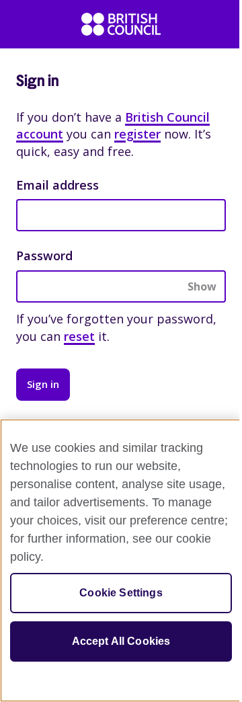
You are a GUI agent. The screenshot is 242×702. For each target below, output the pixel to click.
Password (44, 255)
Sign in (43, 384)
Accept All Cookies (121, 641)
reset (79, 336)
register (137, 134)
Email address (57, 185)
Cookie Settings (120, 592)
